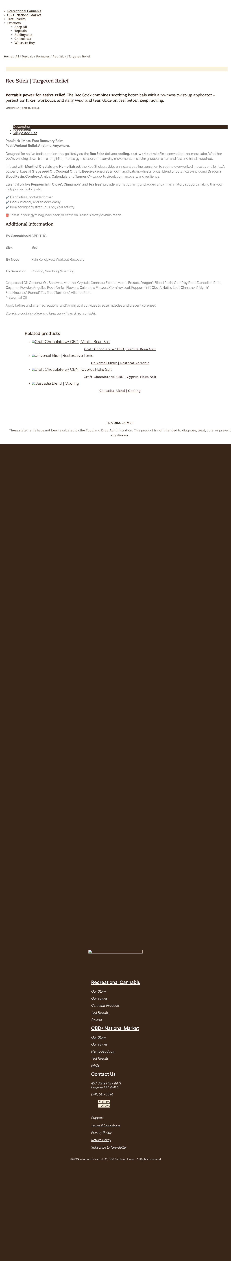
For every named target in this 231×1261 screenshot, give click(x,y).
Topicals (20, 31)
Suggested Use (25, 133)
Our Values (99, 998)
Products (14, 23)
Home (8, 56)
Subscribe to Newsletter (109, 1147)
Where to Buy (24, 42)
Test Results (16, 19)
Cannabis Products (105, 1005)
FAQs (95, 1065)
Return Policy (101, 1140)
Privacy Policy (101, 1133)
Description (22, 127)
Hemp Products (103, 1051)
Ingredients (22, 130)
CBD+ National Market (24, 15)
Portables (43, 56)
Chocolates (22, 39)
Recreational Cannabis (24, 11)
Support (97, 1118)
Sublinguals (23, 35)
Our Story (98, 991)
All (17, 56)
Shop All (20, 27)
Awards (97, 1019)
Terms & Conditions (105, 1125)
